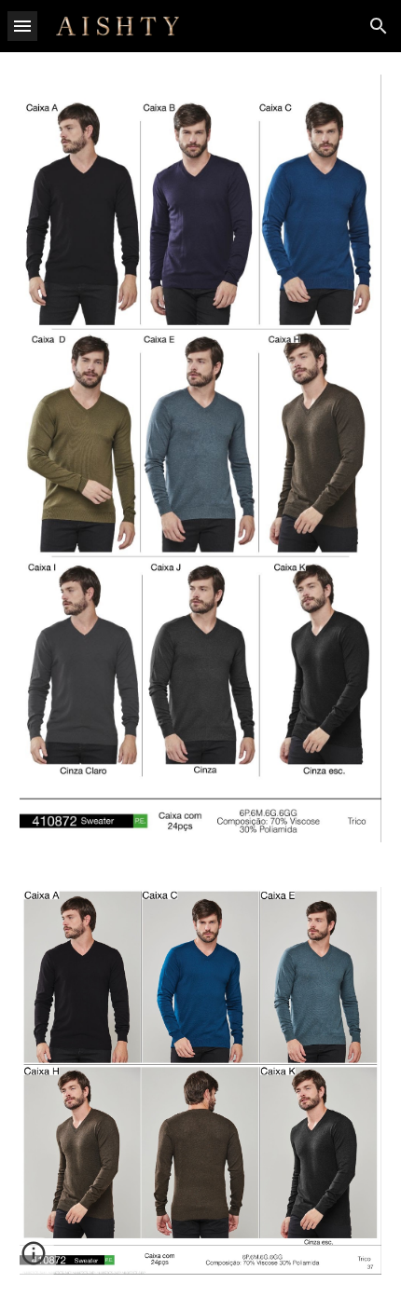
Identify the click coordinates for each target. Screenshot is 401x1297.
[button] (22, 25)
